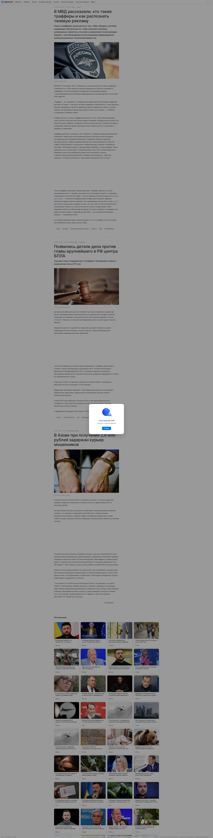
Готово (106, 428)
